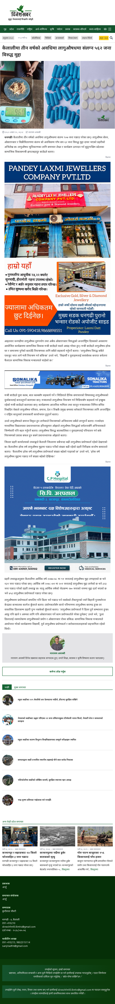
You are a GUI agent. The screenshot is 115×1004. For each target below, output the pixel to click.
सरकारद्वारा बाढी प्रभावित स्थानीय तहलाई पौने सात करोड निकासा (45, 760)
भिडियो (48, 38)
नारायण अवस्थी (57, 653)
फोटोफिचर (36, 38)
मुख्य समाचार (20, 687)
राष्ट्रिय (29, 29)
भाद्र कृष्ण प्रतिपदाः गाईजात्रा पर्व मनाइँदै (34, 800)
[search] (111, 37)
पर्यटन (59, 29)
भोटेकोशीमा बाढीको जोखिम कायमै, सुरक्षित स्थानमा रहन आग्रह (44, 780)
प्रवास (67, 29)
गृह (5, 29)
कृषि (52, 29)
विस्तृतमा (65, 869)
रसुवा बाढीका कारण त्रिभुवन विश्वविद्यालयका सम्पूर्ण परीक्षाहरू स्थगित (47, 739)
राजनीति (20, 29)
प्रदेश (11, 29)
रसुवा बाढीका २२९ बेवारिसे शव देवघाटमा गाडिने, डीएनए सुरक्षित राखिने (47, 699)
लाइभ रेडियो (87, 38)
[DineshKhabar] (21, 11)
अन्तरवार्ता (60, 38)
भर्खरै (7, 687)
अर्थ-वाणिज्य (41, 29)
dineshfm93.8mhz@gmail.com (74, 990)
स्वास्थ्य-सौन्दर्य (79, 29)
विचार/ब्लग (72, 38)
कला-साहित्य (95, 29)
